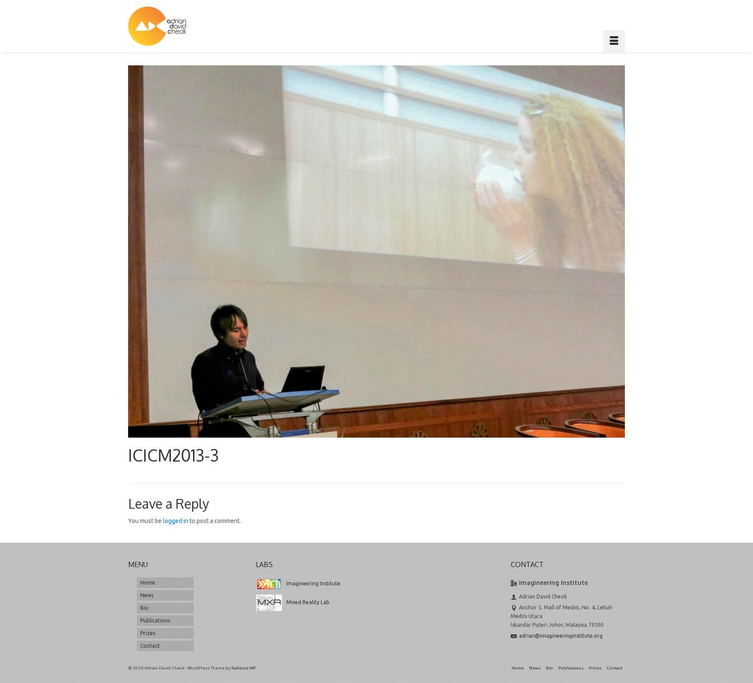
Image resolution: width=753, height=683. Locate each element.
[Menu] (614, 41)
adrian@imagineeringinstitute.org (561, 636)
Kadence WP (243, 668)
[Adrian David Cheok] (157, 26)
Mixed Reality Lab (307, 602)
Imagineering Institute (313, 583)
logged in (175, 520)
